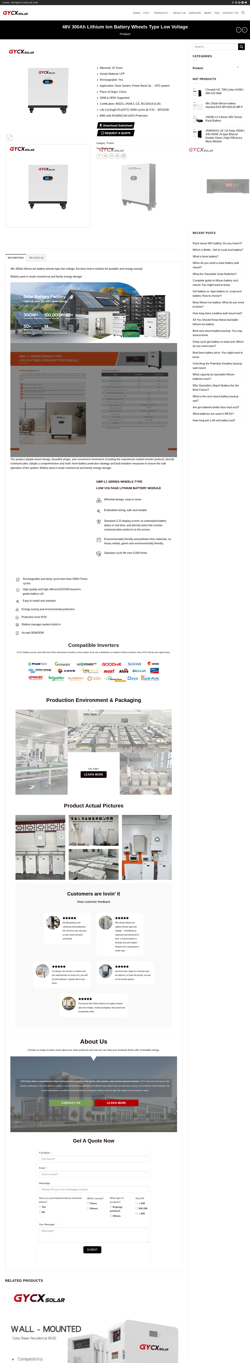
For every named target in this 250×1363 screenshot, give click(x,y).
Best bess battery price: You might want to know (218, 355)
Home (136, 13)
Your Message (46, 1224)
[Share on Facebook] (99, 156)
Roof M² (140, 1198)
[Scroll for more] (93, 1124)
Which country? (95, 1198)
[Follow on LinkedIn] (242, 3)
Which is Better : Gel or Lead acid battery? (218, 249)
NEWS (207, 13)
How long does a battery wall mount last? (217, 313)
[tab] (15, 257)
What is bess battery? (206, 256)
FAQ (216, 13)
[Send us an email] (239, 3)
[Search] (242, 12)
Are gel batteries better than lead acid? (216, 407)
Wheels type (107, 148)
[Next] (17, 135)
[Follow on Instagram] (236, 3)
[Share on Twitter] (105, 156)
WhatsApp (44, 1183)
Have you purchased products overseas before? (60, 1200)
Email (42, 1168)
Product (125, 34)
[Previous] (6, 231)
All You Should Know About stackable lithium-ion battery (215, 322)
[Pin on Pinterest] (118, 156)
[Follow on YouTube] (246, 3)
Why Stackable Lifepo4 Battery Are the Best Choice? (216, 387)
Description (15, 258)
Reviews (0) (36, 258)
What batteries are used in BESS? (213, 413)
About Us (179, 13)
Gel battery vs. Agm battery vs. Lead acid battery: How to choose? (217, 293)
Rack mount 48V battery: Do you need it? (217, 243)
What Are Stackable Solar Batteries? (215, 274)
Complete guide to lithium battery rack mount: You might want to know (215, 282)
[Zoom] (9, 137)
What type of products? (116, 1200)
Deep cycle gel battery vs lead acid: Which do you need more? (218, 344)
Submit (92, 1249)
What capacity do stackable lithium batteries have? (213, 376)
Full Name (44, 1152)
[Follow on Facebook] (233, 3)
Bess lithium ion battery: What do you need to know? (218, 304)
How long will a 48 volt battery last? (214, 420)
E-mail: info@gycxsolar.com (20, 3)
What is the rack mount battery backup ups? (215, 398)
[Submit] (241, 46)
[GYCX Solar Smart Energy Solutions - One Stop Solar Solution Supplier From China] (15, 12)
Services (195, 13)
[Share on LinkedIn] (124, 156)
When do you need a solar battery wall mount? (216, 265)
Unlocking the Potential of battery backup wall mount (217, 365)
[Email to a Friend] (111, 156)
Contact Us (230, 13)
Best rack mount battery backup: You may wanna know (217, 333)
